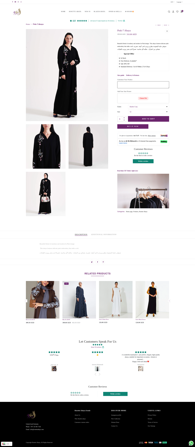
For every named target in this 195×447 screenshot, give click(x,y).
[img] (97, 344)
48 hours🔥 (129, 11)
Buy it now (133, 126)
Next (165, 25)
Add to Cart (148, 119)
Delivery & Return (132, 75)
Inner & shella (115, 11)
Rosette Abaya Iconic (82, 410)
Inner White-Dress (104, 319)
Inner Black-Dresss (141, 319)
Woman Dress (115, 422)
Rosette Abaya (75, 11)
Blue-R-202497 (66, 319)
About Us (77, 415)
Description (81, 234)
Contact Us (114, 426)
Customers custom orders (82, 422)
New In (87, 11)
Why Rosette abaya (80, 419)
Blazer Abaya (99, 11)
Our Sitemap (151, 426)
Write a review (143, 161)
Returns (150, 419)
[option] (42, 304)
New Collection (115, 419)
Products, (136, 211)
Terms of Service (153, 422)
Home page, (129, 211)
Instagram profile (116, 415)
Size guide (120, 75)
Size (118, 112)
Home (63, 11)
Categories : (121, 211)
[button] (96, 374)
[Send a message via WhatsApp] (191, 443)
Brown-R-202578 (30, 319)
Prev (159, 25)
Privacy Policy (152, 415)
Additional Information (104, 234)
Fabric (119, 107)
